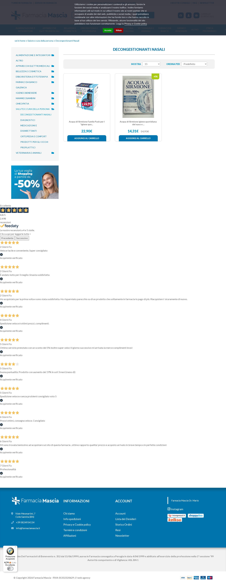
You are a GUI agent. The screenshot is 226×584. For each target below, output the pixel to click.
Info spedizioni (72, 519)
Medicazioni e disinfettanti (28, 128)
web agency (83, 577)
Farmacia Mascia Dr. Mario (185, 500)
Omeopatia (22, 103)
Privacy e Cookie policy (77, 524)
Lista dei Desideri (125, 519)
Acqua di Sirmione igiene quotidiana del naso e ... (138, 123)
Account (120, 513)
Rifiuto (119, 30)
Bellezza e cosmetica (28, 71)
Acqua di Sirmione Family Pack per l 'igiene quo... (87, 123)
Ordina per (173, 64)
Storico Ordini (123, 524)
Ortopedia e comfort (33, 136)
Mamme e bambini (26, 98)
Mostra (136, 64)
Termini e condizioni (75, 530)
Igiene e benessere (26, 93)
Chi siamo (69, 513)
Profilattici (28, 147)
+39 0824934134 (25, 522)
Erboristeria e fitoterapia (32, 76)
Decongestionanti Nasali (67, 40)
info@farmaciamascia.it (28, 528)
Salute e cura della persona (40, 40)
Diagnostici (27, 120)
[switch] (10, 568)
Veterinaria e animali (29, 152)
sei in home (20, 40)
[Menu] (15, 547)
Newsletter (122, 535)
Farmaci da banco (26, 82)
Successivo (22, 238)
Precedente (7, 238)
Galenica (21, 87)
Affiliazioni (69, 535)
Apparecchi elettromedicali (33, 66)
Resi (118, 530)
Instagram (176, 509)
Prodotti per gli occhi (34, 142)
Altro (19, 60)
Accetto (107, 30)
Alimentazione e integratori (33, 55)
